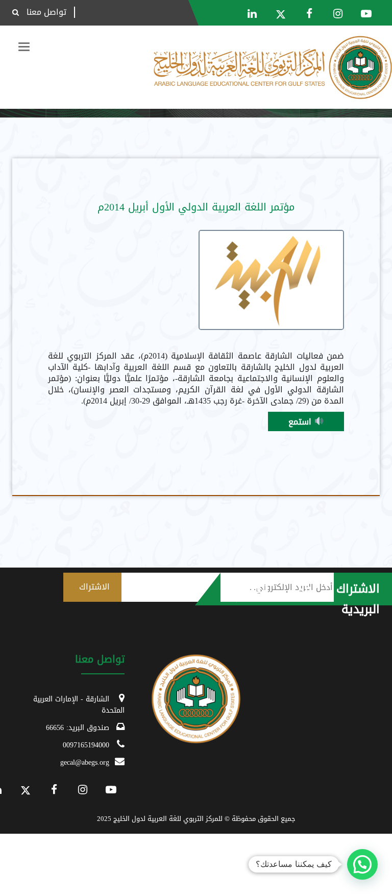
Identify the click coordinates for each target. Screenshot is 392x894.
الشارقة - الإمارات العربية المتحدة (79, 704)
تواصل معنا (46, 12)
